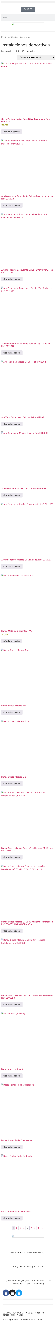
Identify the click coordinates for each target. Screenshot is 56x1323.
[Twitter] (19, 1293)
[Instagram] (12, 1293)
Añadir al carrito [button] (11, 131)
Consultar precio (11, 205)
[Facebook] (6, 1293)
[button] (28, 2)
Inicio (3, 37)
